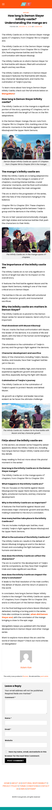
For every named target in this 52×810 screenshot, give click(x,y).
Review (26, 13)
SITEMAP (32, 788)
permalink (44, 676)
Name (8, 718)
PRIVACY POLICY (10, 786)
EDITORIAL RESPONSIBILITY (34, 783)
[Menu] (3, 4)
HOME (7, 783)
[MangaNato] (26, 4)
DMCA (23, 788)
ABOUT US (16, 783)
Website (9, 740)
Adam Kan (38, 27)
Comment (10, 697)
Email (8, 729)
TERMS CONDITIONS (28, 786)
